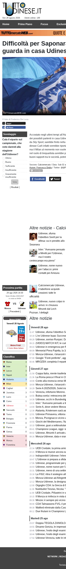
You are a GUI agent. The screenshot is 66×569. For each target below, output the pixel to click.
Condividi (39, 179)
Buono (8, 162)
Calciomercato (44, 164)
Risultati (14, 187)
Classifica (9, 356)
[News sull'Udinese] (22, 9)
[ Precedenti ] (15, 311)
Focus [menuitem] (44, 24)
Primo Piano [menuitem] (25, 24)
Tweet (56, 179)
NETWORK (52, 556)
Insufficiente (10, 170)
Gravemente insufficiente (10, 175)
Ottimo (8, 158)
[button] (14, 182)
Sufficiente (10, 166)
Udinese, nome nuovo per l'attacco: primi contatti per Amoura (50, 269)
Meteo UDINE (15, 319)
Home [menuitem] (5, 24)
